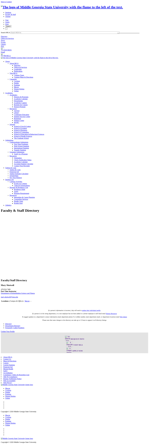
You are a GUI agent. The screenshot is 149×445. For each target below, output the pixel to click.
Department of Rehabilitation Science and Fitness (18, 293)
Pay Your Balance (16, 178)
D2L (2, 46)
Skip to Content (6, 2)
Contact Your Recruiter (22, 166)
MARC (16, 122)
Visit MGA (13, 73)
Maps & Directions (9, 361)
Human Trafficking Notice (12, 379)
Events (3, 42)
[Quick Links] (6, 28)
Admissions (9, 140)
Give (7, 24)
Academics (9, 93)
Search (8, 26)
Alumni (7, 16)
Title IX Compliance (10, 377)
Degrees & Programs (21, 97)
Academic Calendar (21, 99)
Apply (7, 22)
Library (3, 44)
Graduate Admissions (17, 152)
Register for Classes (21, 105)
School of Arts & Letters (22, 126)
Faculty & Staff (10, 14)
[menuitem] (76, 76)
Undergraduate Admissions (19, 142)
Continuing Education (21, 115)
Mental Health (8, 369)
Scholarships (14, 176)
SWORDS (8, 50)
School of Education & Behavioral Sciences (29, 134)
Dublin (16, 83)
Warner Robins (19, 89)
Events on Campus (20, 183)
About (7, 61)
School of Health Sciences (23, 136)
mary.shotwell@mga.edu (9, 297)
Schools (12, 124)
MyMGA (7, 56)
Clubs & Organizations (22, 185)
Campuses (13, 79)
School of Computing (21, 132)
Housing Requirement (21, 193)
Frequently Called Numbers (14, 328)
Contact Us (7, 359)
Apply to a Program (21, 154)
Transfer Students (20, 150)
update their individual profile (91, 310)
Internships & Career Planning (24, 197)
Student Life (9, 180)
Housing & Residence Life (19, 187)
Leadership (18, 69)
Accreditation (8, 373)
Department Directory (12, 326)
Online (16, 91)
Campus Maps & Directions (23, 77)
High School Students (21, 146)
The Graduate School (21, 138)
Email (3, 52)
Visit (6, 20)
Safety (5, 371)
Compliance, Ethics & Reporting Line (16, 375)
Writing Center (19, 120)
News (3, 40)
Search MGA (5, 32)
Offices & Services (7, 38)
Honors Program (19, 107)
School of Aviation (20, 128)
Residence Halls (19, 189)
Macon (16, 87)
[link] (17, 385)
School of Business (20, 130)
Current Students (9, 365)
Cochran (17, 81)
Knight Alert (18, 203)
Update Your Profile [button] (8, 331)
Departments (18, 101)
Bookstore (17, 118)
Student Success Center (22, 117)
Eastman (17, 85)
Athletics (8, 205)
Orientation (18, 158)
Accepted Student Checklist (23, 164)
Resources (13, 109)
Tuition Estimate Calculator (19, 174)
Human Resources (111, 313)
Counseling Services (21, 199)
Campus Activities (16, 182)
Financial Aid (14, 172)
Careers (6, 363)
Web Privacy (7, 383)
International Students (21, 148)
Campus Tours (19, 75)
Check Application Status (22, 160)
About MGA (14, 63)
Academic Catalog (20, 103)
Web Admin (123, 317)
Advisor (17, 111)
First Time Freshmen (21, 144)
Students (8, 12)
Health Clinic (18, 201)
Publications (18, 71)
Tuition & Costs (10, 168)
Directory (4, 36)
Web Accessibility (9, 381)
